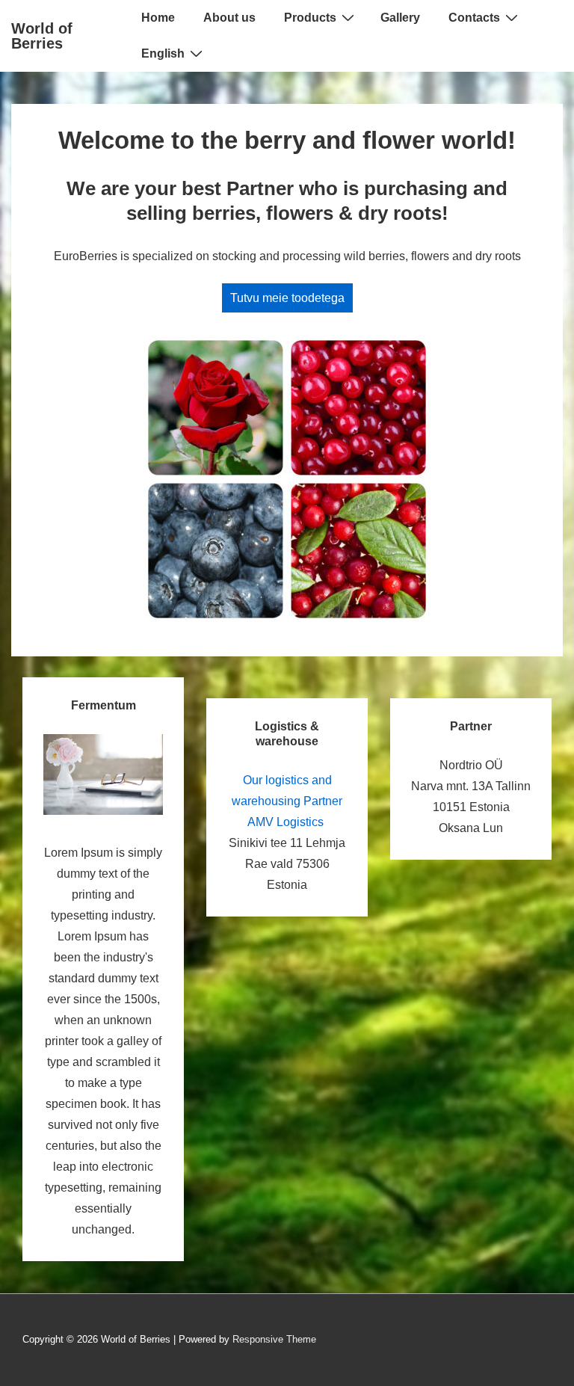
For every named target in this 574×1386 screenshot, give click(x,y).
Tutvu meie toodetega (287, 298)
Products (310, 17)
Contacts (474, 17)
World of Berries (41, 36)
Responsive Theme (274, 1339)
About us (229, 17)
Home (158, 17)
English (163, 53)
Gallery (400, 17)
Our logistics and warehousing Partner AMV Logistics (287, 801)
